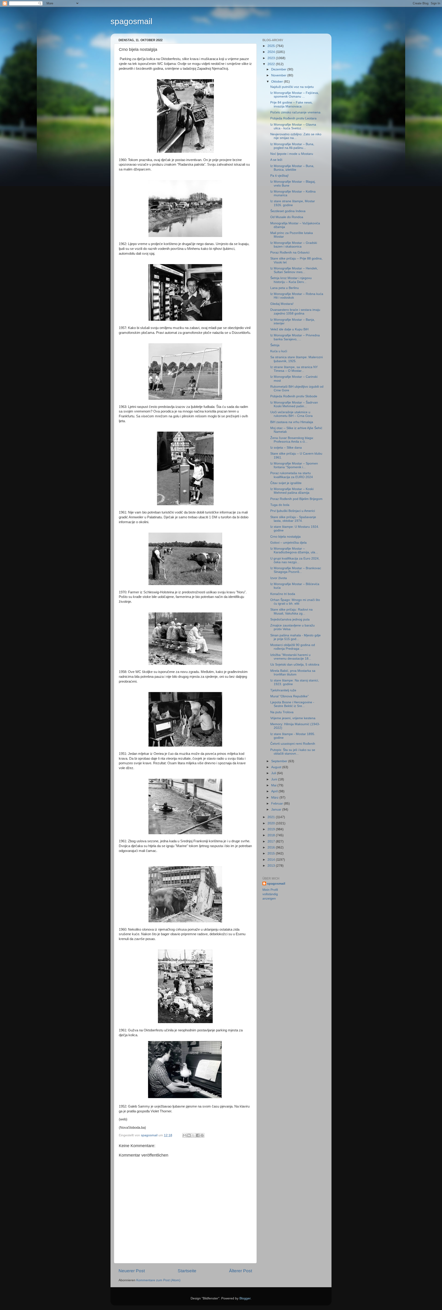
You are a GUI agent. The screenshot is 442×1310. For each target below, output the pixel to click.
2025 (272, 46)
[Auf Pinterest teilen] (202, 1135)
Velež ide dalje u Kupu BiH (289, 329)
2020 (272, 823)
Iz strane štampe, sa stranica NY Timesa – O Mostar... (294, 368)
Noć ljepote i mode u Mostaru (291, 154)
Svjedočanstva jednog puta (290, 619)
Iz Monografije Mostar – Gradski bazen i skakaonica (293, 244)
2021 (272, 817)
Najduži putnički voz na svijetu (292, 87)
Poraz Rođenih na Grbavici (289, 252)
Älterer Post (240, 1270)
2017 (272, 841)
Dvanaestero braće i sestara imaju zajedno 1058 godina (295, 311)
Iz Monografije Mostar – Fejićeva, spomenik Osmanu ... (294, 94)
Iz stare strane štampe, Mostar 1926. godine (292, 203)
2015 (272, 853)
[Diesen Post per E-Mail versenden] (184, 1135)
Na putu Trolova (282, 712)
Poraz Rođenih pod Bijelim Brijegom (296, 499)
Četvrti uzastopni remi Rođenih (292, 743)
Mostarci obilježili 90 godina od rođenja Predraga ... (292, 646)
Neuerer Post (132, 1270)
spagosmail (131, 21)
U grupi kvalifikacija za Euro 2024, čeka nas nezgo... (295, 560)
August (276, 767)
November (279, 75)
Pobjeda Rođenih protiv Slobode (293, 396)
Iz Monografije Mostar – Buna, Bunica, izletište (292, 167)
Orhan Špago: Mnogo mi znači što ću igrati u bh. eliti (295, 601)
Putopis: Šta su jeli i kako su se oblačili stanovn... (292, 751)
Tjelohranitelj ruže (283, 690)
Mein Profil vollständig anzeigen (270, 894)
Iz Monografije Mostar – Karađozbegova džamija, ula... (294, 550)
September (279, 761)
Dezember (279, 69)
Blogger (244, 1298)
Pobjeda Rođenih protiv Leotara (293, 118)
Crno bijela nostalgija (285, 536)
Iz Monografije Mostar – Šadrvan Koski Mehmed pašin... (294, 404)
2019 (272, 829)
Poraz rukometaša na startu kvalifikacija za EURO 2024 (291, 475)
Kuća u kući (278, 351)
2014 (272, 859)
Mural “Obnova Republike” (289, 696)
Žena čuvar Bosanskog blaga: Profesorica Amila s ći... (292, 439)
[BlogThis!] (189, 1135)
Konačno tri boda (282, 594)
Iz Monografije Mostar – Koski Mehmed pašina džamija (292, 490)
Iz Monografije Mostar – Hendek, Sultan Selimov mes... (294, 270)
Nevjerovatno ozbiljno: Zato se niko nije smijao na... (295, 136)
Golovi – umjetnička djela (288, 542)
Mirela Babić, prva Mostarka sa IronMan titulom (292, 672)
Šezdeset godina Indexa (287, 211)
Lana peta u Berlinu (284, 288)
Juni (274, 779)
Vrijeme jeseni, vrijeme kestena (292, 718)
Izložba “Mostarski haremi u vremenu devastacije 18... (290, 656)
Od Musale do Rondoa (286, 217)
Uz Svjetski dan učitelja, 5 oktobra (294, 664)
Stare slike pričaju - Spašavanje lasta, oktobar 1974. (293, 518)
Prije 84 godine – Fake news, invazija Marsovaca (291, 104)
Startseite (187, 1270)
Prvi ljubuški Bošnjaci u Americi (292, 511)
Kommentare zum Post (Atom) (158, 1280)
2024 (272, 52)
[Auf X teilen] (193, 1135)
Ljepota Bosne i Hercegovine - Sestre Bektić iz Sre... (292, 704)
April (275, 791)
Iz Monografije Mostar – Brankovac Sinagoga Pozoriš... (295, 570)
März (275, 797)
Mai (274, 785)
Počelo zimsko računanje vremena (295, 112)
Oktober (277, 81)
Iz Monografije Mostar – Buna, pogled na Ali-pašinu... (292, 146)
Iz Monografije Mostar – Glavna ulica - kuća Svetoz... (293, 126)
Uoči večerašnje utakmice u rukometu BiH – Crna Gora (291, 414)
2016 (272, 847)
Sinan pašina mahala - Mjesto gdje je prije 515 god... (295, 637)
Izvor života (278, 578)
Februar (277, 803)
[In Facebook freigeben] (197, 1135)
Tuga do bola (279, 505)
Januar (276, 809)
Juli (274, 773)
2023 (272, 58)
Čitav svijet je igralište (286, 483)
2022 (272, 64)
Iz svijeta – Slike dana (286, 447)
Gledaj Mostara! (282, 304)
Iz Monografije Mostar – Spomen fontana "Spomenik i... (294, 465)
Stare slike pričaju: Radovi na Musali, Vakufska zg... (291, 611)
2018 (272, 835)
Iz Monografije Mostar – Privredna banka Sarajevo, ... (295, 337)
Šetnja (274, 345)
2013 (272, 865)
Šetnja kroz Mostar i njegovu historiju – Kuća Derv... (291, 279)
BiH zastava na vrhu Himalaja (291, 422)
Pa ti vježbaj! (279, 175)
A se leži (276, 160)
